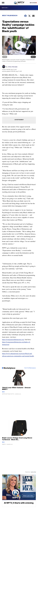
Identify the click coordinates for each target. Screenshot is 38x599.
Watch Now (33, 2)
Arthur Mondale (12, 67)
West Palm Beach (9, 15)
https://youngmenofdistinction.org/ (13, 339)
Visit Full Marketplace (30, 368)
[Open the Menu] (3, 2)
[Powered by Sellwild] (33, 472)
